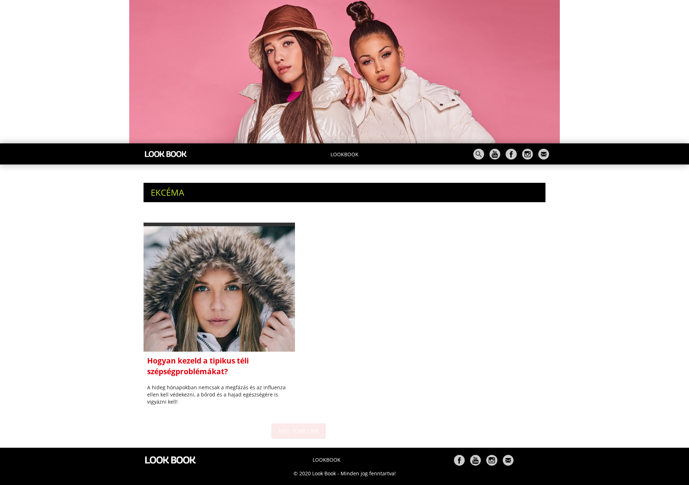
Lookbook (344, 154)
